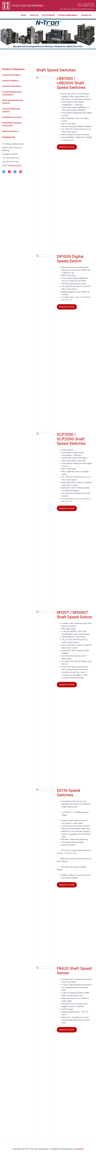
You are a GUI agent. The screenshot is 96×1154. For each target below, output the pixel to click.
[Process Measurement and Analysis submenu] (25, 93)
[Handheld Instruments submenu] (22, 117)
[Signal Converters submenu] (18, 131)
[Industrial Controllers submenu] (21, 75)
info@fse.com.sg (15, 165)
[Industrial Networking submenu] (21, 86)
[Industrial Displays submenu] (19, 80)
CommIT (80, 1149)
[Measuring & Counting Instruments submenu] (25, 124)
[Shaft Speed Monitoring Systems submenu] (25, 101)
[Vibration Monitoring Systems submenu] (25, 110)
